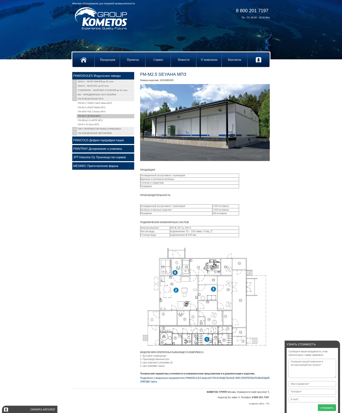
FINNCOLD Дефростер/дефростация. (98, 140)
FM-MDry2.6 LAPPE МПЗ (90, 120)
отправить (326, 407)
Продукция (107, 59)
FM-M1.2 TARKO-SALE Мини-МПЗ (95, 103)
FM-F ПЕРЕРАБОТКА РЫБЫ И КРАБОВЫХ (99, 129)
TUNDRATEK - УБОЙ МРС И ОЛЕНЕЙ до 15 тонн (102, 90)
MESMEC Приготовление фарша (95, 166)
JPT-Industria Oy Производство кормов (99, 157)
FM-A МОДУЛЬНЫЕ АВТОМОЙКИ (95, 133)
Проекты (133, 59)
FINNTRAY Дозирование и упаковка (97, 148)
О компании (209, 59)
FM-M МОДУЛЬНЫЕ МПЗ (91, 99)
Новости (184, 59)
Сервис (158, 59)
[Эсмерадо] (101, 18)
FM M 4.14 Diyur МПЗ (88, 124)
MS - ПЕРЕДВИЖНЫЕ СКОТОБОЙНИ (97, 94)
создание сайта (256, 404)
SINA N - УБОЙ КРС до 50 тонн (93, 86)
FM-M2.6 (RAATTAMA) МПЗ (91, 107)
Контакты (234, 59)
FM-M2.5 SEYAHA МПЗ (89, 116)
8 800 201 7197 (252, 10)
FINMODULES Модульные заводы (97, 75)
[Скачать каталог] (258, 60)
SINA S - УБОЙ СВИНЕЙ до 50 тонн (95, 81)
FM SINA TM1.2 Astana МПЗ (91, 111)
